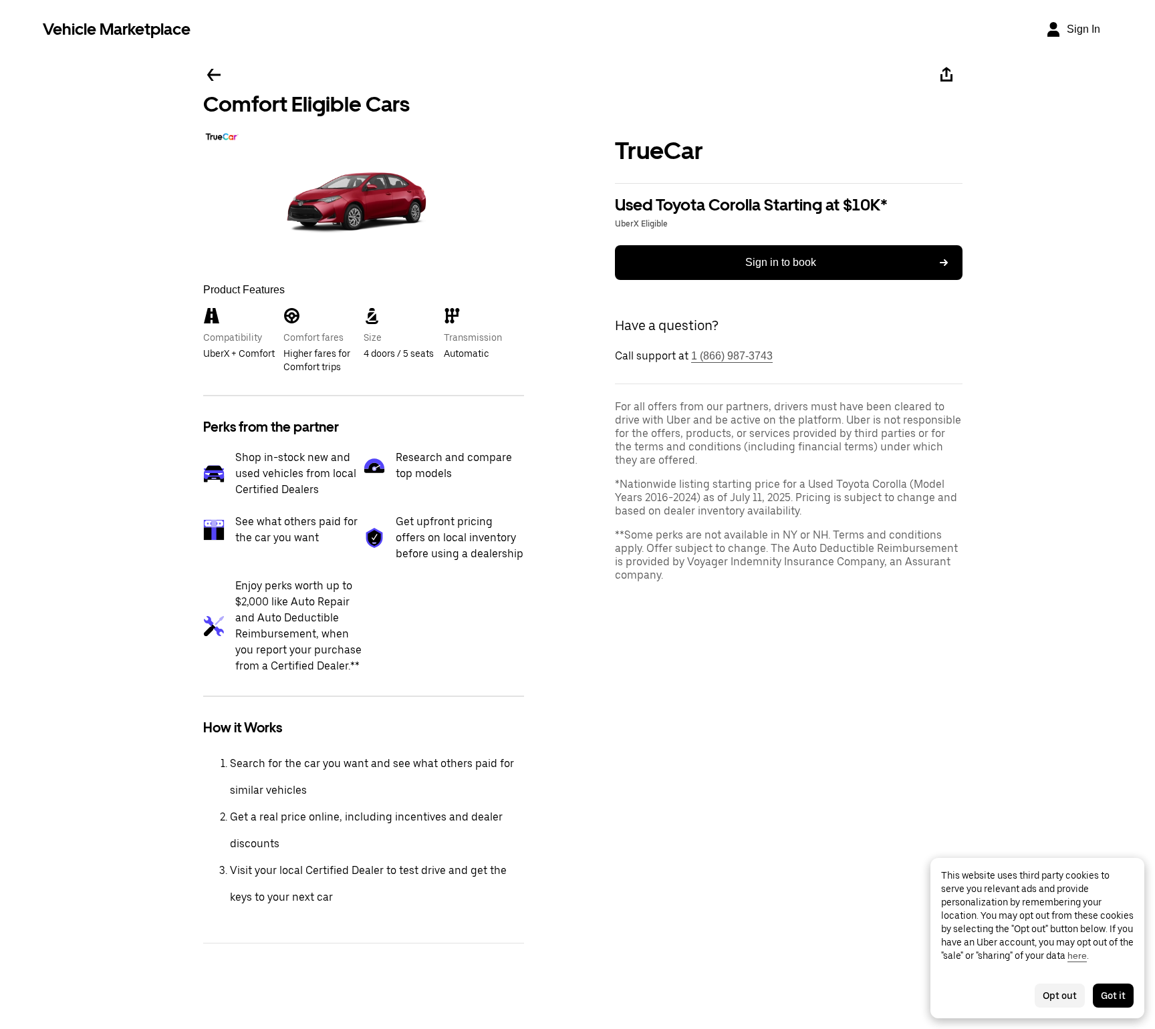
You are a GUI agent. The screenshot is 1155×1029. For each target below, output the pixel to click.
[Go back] (214, 75)
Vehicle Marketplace (116, 29)
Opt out (1060, 995)
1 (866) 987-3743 (732, 355)
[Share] (946, 75)
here (1077, 955)
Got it (1113, 995)
